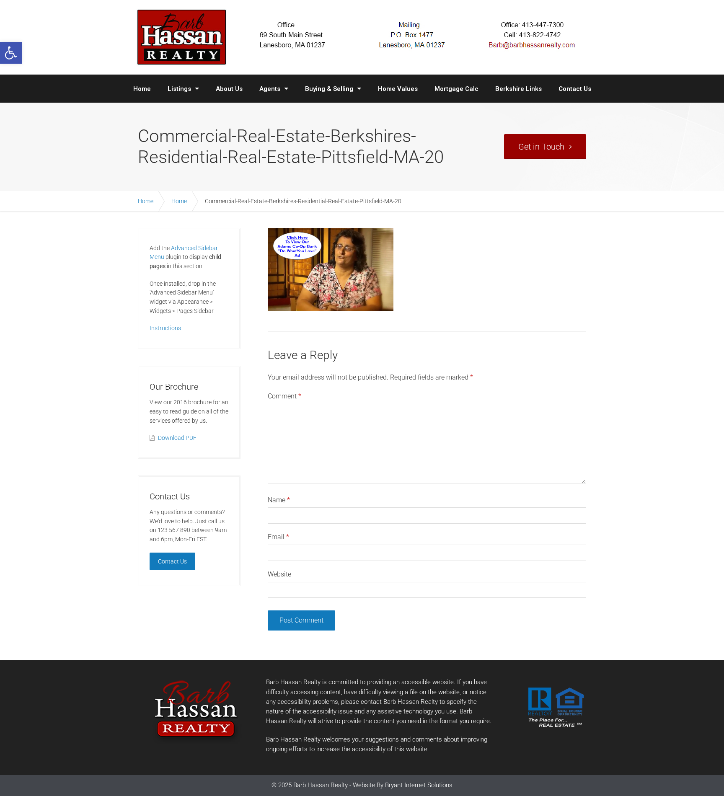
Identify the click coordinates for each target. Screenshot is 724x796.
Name (279, 500)
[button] (11, 53)
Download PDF (177, 437)
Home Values (398, 89)
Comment (284, 396)
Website (279, 574)
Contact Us (575, 89)
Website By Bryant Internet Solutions (402, 785)
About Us (229, 89)
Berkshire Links (518, 89)
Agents (269, 89)
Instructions (165, 328)
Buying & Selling (329, 89)
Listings (179, 89)
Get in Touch (541, 147)
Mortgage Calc (456, 89)
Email (278, 537)
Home (142, 89)
